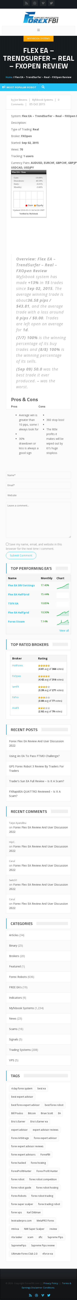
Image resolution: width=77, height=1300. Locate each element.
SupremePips (18, 1245)
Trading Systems (20, 1050)
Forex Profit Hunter (47, 1171)
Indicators (15, 997)
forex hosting (38, 1162)
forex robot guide (21, 1187)
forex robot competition (43, 1179)
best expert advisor (22, 1096)
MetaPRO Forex (45, 1220)
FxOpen (16, 676)
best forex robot (54, 1105)
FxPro (15, 697)
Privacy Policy (50, 1283)
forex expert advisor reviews (27, 1146)
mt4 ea (15, 1229)
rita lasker (16, 1237)
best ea (42, 1088)
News (12, 1018)
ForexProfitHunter (21, 1171)
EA (59, 1113)
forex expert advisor (45, 1138)
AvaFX (15, 708)
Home (9, 77)
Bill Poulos (17, 1113)
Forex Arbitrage (20, 1138)
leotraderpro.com (21, 1220)
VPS (11, 1060)
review (53, 1229)
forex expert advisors (23, 1154)
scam (30, 1237)
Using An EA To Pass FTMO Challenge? (34, 756)
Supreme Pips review (42, 1245)
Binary (13, 945)
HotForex (17, 665)
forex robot (17, 1179)
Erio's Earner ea (39, 1121)
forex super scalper (22, 1204)
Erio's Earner (18, 1121)
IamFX (15, 686)
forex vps (16, 1212)
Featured (15, 966)
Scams (13, 1029)
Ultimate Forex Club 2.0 (24, 1253)
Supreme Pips (55, 1237)
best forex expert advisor (25, 1105)
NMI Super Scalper (34, 1229)
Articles (14, 935)
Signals (13, 1039)
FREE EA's (15, 987)
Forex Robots (18, 977)
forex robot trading (42, 1196)
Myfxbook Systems (38, 38)
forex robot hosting (47, 1187)
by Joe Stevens (19, 99)
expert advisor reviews (45, 1129)
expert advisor (19, 1129)
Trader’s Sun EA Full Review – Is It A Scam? (36, 781)
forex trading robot (49, 1204)
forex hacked (18, 1162)
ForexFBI (45, 1154)
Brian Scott (47, 1113)
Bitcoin (32, 1113)
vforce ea (47, 1253)
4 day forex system (21, 1088)
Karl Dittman (34, 1212)
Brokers (14, 956)
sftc (40, 1237)
